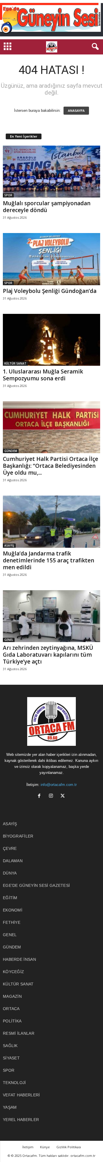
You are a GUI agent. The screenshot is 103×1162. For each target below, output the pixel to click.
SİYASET (11, 1058)
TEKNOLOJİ (14, 1082)
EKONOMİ (12, 910)
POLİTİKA (12, 1021)
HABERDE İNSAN (19, 959)
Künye (45, 1147)
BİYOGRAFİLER (18, 836)
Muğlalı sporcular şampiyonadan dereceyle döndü (46, 206)
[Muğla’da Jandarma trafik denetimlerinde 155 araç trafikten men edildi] (51, 521)
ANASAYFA (76, 110)
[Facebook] (40, 796)
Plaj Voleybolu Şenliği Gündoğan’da (49, 291)
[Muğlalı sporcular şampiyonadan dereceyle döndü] (51, 171)
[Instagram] (52, 796)
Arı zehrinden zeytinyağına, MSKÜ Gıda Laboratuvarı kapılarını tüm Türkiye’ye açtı (48, 654)
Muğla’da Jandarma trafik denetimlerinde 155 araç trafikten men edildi (48, 560)
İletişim (27, 1147)
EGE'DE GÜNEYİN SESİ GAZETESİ (36, 885)
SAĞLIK (10, 1045)
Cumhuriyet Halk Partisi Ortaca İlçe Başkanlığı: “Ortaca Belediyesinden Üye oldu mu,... (50, 465)
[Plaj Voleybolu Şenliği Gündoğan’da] (51, 259)
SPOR (8, 195)
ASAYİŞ (9, 545)
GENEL (8, 640)
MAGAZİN (12, 996)
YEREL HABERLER (21, 1119)
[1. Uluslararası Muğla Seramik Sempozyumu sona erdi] (51, 340)
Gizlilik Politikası (68, 1147)
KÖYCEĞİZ (13, 971)
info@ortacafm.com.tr (59, 785)
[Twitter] (63, 796)
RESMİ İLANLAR (18, 1033)
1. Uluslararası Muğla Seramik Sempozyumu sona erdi (43, 375)
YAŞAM (10, 1107)
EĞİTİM (10, 897)
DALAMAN (13, 860)
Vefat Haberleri (21, 1095)
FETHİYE (11, 922)
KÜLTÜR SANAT (15, 363)
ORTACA (11, 1008)
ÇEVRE (10, 848)
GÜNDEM (10, 451)
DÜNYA (10, 873)
